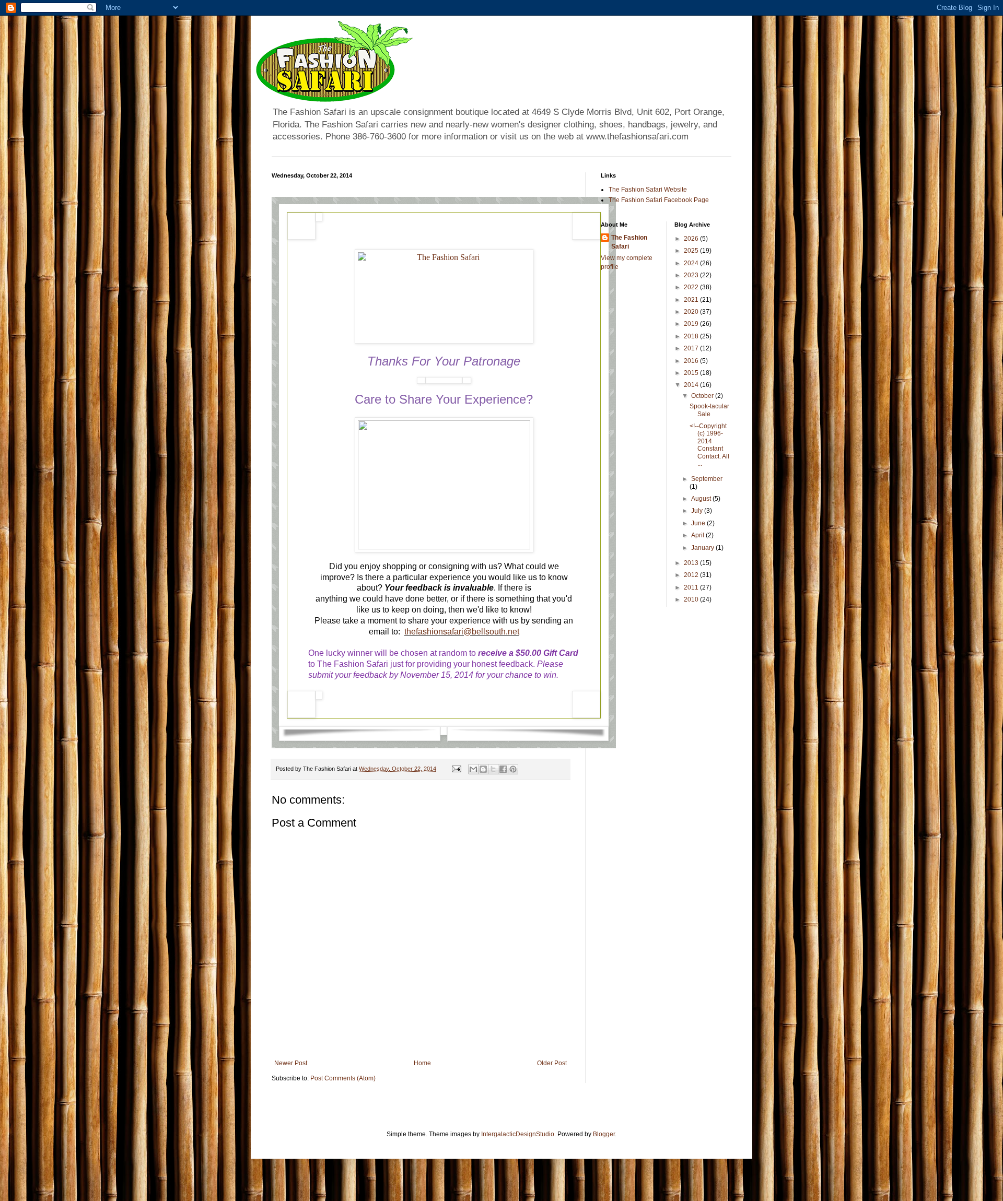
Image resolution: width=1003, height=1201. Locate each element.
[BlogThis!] (483, 769)
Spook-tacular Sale (709, 410)
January (703, 547)
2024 (692, 263)
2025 (692, 250)
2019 (692, 323)
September (706, 478)
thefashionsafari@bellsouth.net (461, 631)
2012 (692, 575)
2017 (692, 348)
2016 (692, 360)
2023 (692, 275)
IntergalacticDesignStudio (517, 1134)
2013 (692, 563)
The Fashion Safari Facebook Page (659, 200)
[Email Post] (456, 769)
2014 (692, 384)
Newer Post (290, 1063)
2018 (692, 336)
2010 (692, 599)
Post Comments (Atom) (343, 1078)
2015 (692, 372)
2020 (692, 311)
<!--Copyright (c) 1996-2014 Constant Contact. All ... (709, 444)
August (702, 498)
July (697, 510)
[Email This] (473, 769)
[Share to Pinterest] (513, 769)
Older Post (552, 1063)
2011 (692, 587)
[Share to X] (493, 769)
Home (422, 1063)
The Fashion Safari (629, 242)
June (699, 523)
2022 (692, 287)
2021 (692, 299)
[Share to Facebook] (503, 769)
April (698, 535)
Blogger (604, 1134)
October (703, 395)
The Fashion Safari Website (648, 189)
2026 (692, 238)
